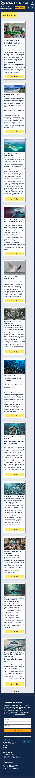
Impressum (12, 773)
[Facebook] (32, 7)
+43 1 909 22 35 (4, 6)
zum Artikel (14, 77)
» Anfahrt (5, 747)
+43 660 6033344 (15, 757)
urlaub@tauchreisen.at (6, 8)
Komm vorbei (19, 8)
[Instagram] (28, 7)
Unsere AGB (5, 773)
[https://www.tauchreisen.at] (14, 5)
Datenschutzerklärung (20, 714)
